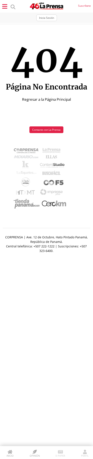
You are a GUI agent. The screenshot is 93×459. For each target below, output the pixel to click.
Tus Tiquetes (26, 174)
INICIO (10, 455)
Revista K (26, 166)
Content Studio (52, 165)
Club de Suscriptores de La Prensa (26, 183)
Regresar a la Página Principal (46, 99)
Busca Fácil (52, 174)
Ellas (52, 157)
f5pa (54, 183)
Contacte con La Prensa (46, 130)
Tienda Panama (28, 204)
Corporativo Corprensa (28, 151)
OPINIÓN (35, 455)
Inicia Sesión (46, 18)
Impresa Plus (52, 193)
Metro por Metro (26, 193)
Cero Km (54, 203)
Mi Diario (27, 158)
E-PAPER (60, 455)
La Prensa (53, 151)
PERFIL (85, 455)
